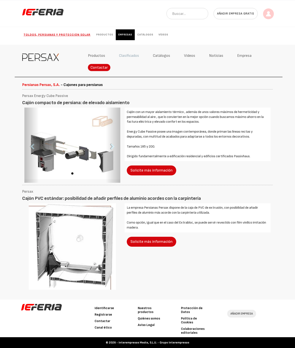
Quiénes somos (149, 318)
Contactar (99, 67)
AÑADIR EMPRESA (241, 313)
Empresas (125, 34)
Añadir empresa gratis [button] (235, 13)
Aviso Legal (146, 325)
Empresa (244, 55)
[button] (31, 145)
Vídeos (163, 34)
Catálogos (145, 34)
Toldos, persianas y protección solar (57, 35)
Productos (104, 34)
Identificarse (104, 308)
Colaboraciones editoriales (193, 331)
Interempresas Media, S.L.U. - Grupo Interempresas (154, 342)
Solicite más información (151, 170)
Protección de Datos (192, 310)
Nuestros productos (145, 310)
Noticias (216, 55)
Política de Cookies (189, 320)
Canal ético (103, 328)
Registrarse (103, 315)
